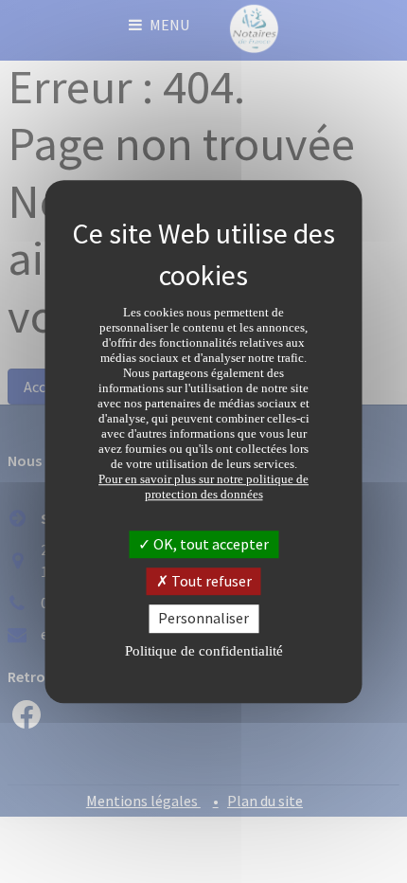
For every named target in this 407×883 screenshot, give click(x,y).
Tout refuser (210, 580)
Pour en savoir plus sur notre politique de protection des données (203, 486)
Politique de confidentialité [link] (204, 650)
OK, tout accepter (209, 543)
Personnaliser (203, 618)
